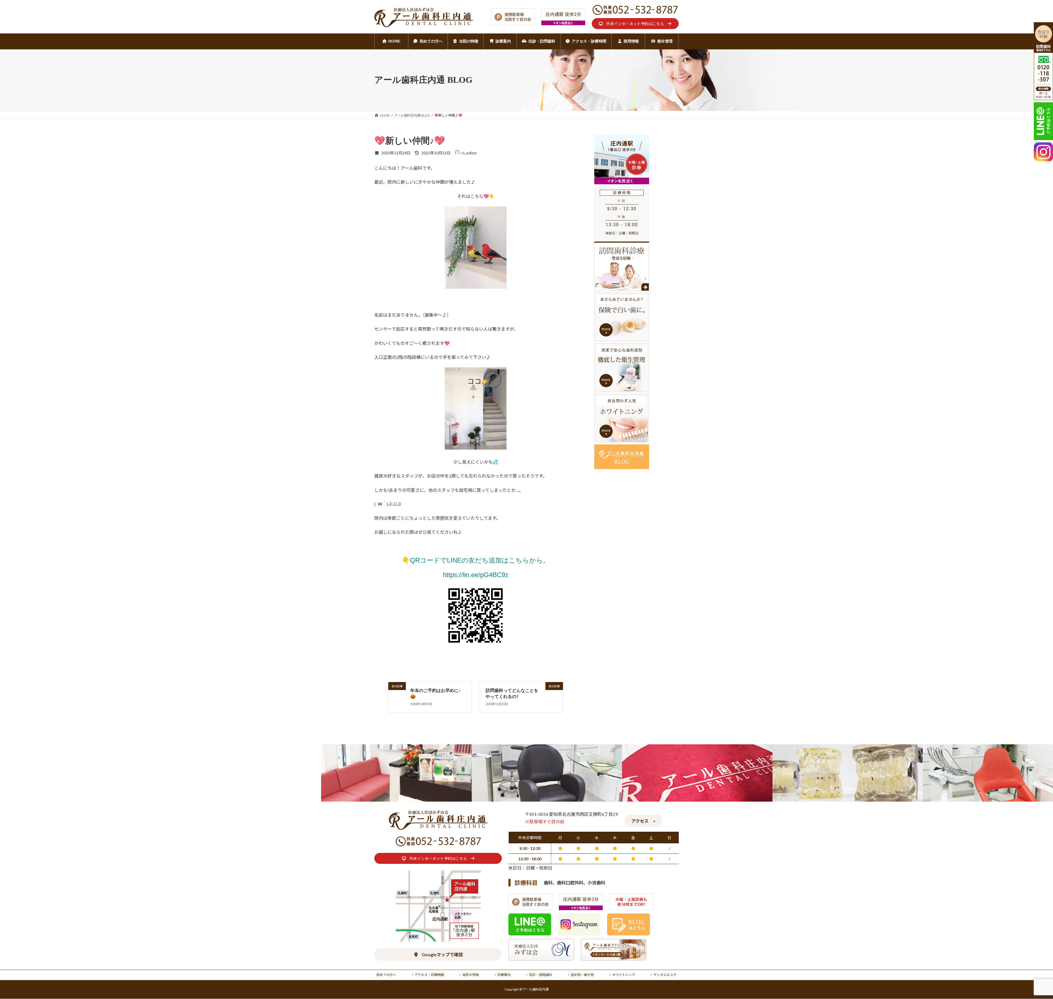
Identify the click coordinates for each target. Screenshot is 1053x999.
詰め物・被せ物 (582, 975)
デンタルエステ (664, 975)
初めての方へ (386, 975)
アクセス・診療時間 (429, 975)
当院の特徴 (470, 975)
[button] (635, 23)
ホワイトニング (623, 975)
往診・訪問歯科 (540, 975)
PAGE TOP (1025, 964)
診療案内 (504, 975)
